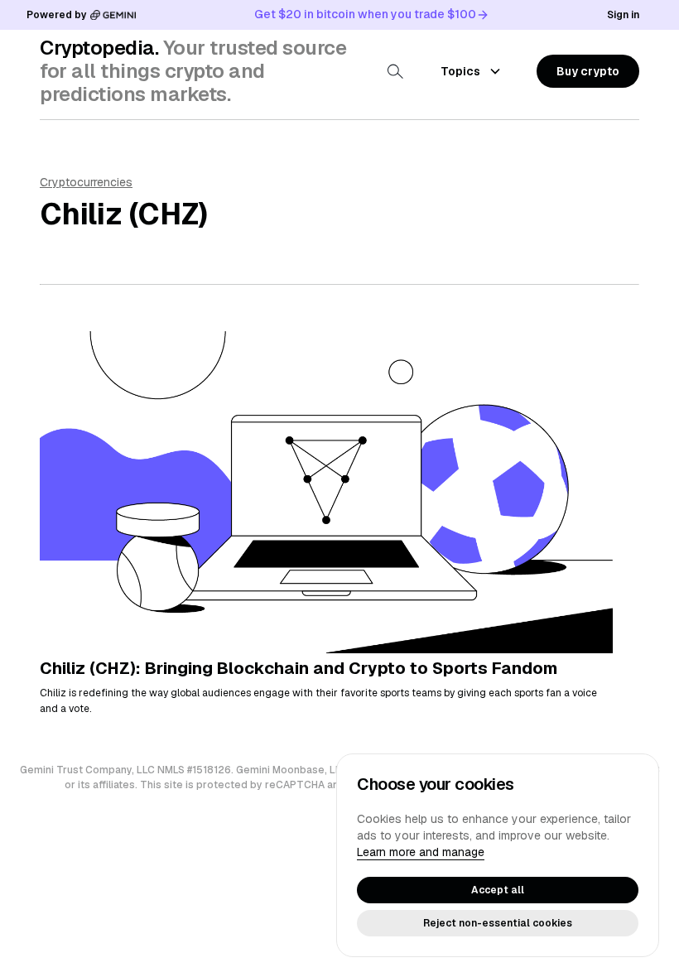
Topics (460, 71)
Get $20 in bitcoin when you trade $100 (365, 14)
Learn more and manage (420, 852)
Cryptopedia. (99, 47)
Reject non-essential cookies (497, 923)
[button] (588, 71)
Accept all (497, 890)
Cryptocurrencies (86, 182)
